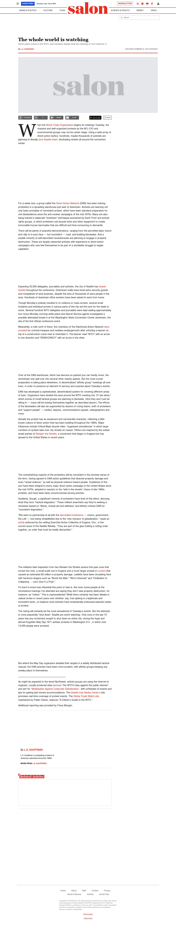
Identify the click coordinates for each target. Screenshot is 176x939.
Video (154, 11)
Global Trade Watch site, (86, 696)
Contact (95, 891)
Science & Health (120, 11)
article (21, 522)
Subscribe (28, 4)
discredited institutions (71, 515)
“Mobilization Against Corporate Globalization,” (55, 689)
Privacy (107, 891)
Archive (90, 894)
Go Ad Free (104, 894)
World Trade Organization (59, 125)
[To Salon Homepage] (88, 8)
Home (63, 891)
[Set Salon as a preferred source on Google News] (95, 118)
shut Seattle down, (48, 140)
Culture (48, 11)
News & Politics (27, 11)
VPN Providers (88, 914)
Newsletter (125, 4)
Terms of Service (74, 894)
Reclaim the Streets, (46, 434)
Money (140, 11)
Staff (84, 891)
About (73, 891)
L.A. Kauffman (27, 49)
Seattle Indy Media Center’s (85, 693)
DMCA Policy (88, 918)
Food (62, 11)
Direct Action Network (67, 203)
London (102, 571)
